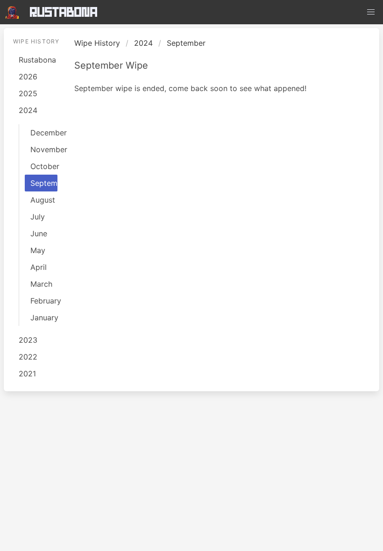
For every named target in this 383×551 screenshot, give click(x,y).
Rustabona (64, 12)
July (37, 216)
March (41, 284)
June (38, 233)
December (43, 132)
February (43, 300)
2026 (28, 76)
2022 (28, 356)
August (42, 200)
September (43, 183)
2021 (27, 373)
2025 (28, 93)
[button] (371, 12)
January (43, 317)
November (43, 149)
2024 (28, 110)
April (38, 267)
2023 (28, 340)
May (37, 250)
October (43, 166)
